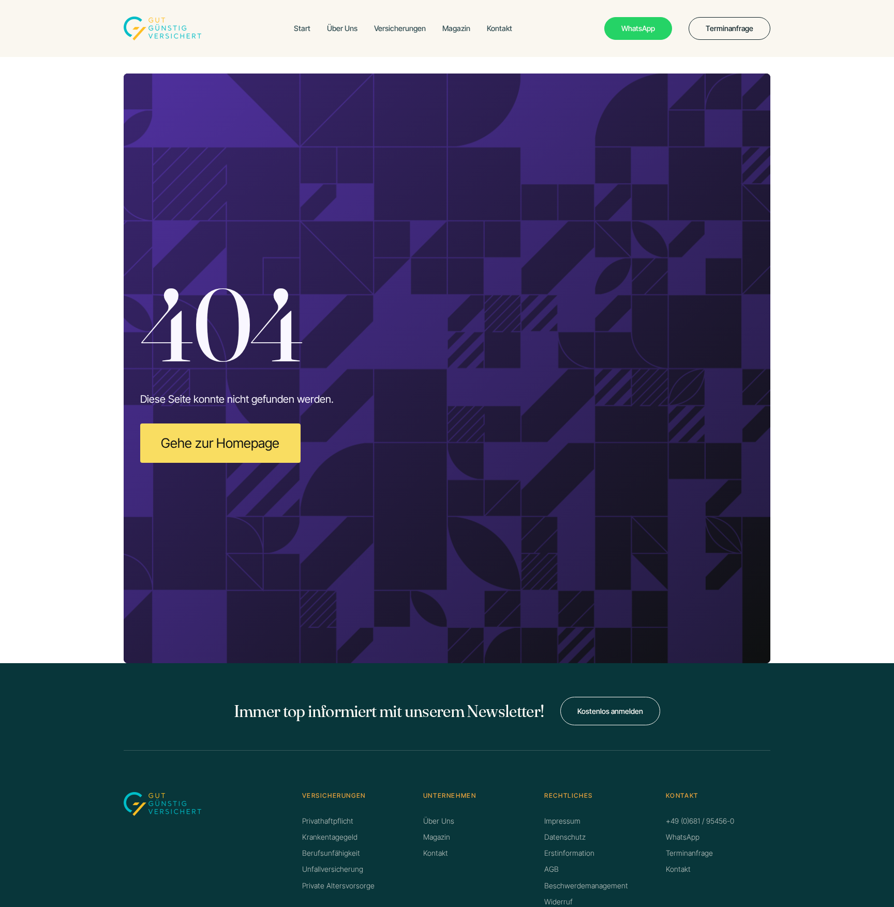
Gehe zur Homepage (220, 443)
